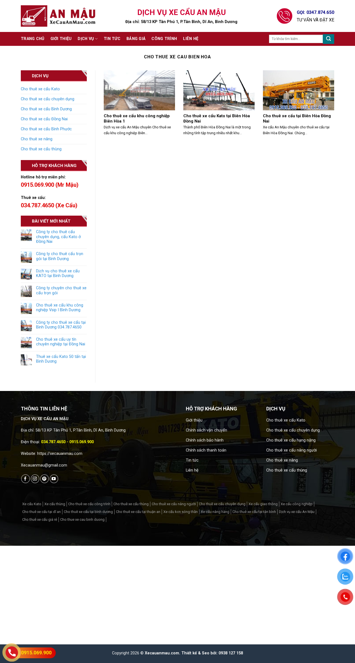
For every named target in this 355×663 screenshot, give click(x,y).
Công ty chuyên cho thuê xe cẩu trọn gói (61, 290)
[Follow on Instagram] (35, 478)
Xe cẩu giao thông (263, 504)
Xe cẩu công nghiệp (297, 504)
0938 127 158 (231, 653)
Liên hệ (190, 38)
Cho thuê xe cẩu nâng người (291, 450)
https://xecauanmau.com (59, 453)
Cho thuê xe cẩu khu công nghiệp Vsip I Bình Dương (59, 307)
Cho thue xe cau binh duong (82, 519)
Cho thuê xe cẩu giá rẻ (39, 519)
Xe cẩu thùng (54, 504)
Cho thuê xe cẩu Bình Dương (46, 109)
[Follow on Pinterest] (44, 478)
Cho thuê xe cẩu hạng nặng (291, 440)
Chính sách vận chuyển (206, 430)
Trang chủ (32, 38)
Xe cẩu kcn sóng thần (180, 512)
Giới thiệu (61, 38)
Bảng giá (135, 38)
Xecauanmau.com (162, 653)
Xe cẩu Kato (31, 504)
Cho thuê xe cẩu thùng (41, 149)
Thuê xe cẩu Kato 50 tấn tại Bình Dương (61, 359)
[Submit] (328, 39)
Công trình (164, 38)
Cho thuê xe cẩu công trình (89, 504)
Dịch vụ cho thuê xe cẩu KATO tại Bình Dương (58, 273)
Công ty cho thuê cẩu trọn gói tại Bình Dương (59, 256)
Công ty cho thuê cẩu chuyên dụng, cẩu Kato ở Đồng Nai (58, 237)
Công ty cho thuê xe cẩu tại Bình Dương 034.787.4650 (61, 325)
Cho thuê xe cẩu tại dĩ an (41, 512)
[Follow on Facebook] (25, 478)
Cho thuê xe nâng (36, 139)
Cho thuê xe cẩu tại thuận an (138, 512)
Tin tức (112, 38)
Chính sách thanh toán (206, 450)
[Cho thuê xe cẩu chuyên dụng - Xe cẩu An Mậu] (58, 16)
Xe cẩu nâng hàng (215, 512)
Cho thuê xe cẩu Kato (40, 89)
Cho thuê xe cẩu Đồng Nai (44, 119)
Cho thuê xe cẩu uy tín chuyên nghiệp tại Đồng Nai (60, 342)
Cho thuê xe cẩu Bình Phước (46, 129)
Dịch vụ (86, 38)
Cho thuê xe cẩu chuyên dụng (47, 99)
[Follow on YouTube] (54, 478)
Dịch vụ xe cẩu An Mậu (297, 512)
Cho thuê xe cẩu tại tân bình (254, 512)
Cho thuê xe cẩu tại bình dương (88, 512)
